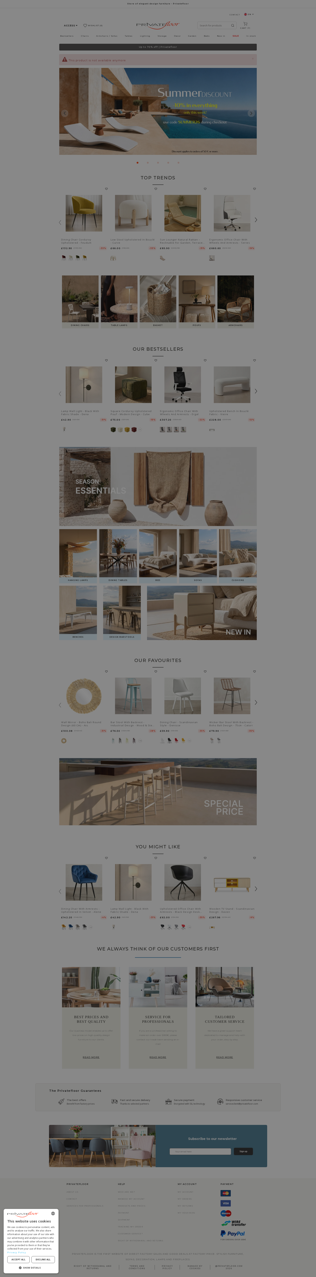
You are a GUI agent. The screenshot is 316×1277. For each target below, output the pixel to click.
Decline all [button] (43, 1259)
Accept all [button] (18, 1259)
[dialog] (31, 1241)
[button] (31, 1267)
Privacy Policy (16, 1252)
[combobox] (53, 1213)
